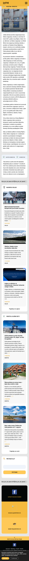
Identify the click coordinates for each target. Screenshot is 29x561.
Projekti (17, 548)
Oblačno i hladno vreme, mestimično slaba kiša (11, 247)
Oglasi (6, 225)
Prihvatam (5, 558)
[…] (10, 220)
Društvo (14, 6)
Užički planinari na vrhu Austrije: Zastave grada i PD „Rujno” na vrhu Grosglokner (14, 337)
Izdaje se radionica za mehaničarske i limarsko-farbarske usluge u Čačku (14, 285)
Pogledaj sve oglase (14, 309)
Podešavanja (14, 558)
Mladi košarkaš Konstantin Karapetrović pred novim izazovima (14, 207)
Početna (8, 6)
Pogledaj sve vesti (14, 451)
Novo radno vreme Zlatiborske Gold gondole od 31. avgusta (13, 426)
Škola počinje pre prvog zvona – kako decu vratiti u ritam (13, 383)
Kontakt (21, 548)
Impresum (8, 548)
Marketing (13, 548)
